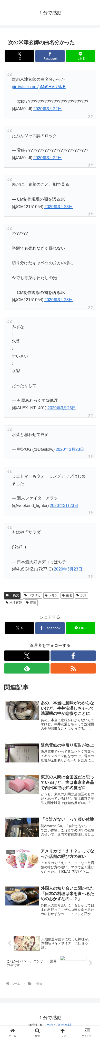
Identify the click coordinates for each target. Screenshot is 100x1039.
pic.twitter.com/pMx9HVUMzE (39, 87)
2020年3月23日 (58, 207)
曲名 (69, 595)
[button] (89, 771)
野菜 (33, 602)
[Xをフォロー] (26, 655)
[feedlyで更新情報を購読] (26, 668)
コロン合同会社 (59, 1025)
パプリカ (34, 595)
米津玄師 (15, 602)
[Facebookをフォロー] (73, 655)
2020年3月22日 (47, 109)
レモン (53, 595)
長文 (14, 595)
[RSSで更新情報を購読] (73, 668)
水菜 (83, 595)
